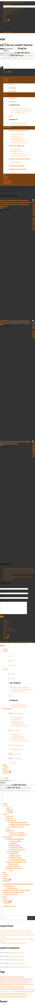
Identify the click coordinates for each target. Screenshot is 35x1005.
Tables (5, 874)
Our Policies (11, 820)
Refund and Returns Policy (10, 10)
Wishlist (13, 88)
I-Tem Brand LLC (8, 4)
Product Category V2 (18, 835)
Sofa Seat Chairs (16, 847)
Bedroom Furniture (18, 169)
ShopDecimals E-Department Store (13, 8)
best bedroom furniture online (12, 976)
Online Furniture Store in (30, 989)
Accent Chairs (15, 841)
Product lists (6, 622)
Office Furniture (17, 146)
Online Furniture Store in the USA (6, 991)
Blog (4, 17)
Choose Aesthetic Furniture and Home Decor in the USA (19, 570)
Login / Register (7, 32)
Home (5, 619)
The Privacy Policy (8, 12)
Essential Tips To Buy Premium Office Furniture (13, 943)
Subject (2, 596)
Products (10, 831)
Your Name (3, 587)
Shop (12, 84)
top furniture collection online (13, 996)
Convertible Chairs (17, 849)
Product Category (17, 833)
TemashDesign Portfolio (16, 952)
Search (6, 50)
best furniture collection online (16, 979)
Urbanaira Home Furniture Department (14, 2)
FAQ (11, 116)
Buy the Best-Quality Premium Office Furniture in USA (18, 568)
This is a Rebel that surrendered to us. (20, 967)
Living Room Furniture (19, 130)
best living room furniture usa (14, 981)
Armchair (13, 843)
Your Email (3, 591)
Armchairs (14, 854)
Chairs (5, 624)
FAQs (4, 15)
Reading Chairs (15, 858)
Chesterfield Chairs (17, 860)
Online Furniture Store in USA (23, 991)
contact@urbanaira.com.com (25, 58)
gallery (33, 984)
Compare (13, 91)
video (27, 996)
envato (31, 981)
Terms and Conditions (18, 822)
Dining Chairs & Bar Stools (20, 159)
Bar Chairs (14, 864)
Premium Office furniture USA (13, 994)
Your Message (4, 601)
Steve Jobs (29, 994)
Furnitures (7, 837)
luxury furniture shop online (12, 989)
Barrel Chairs (15, 845)
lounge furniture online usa (12, 986)
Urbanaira (30, 642)
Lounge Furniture (18, 166)
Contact (13, 101)
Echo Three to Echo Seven (17, 963)
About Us (13, 98)
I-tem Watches (11, 6)
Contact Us (6, 19)
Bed (11, 870)
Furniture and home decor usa (15, 984)
